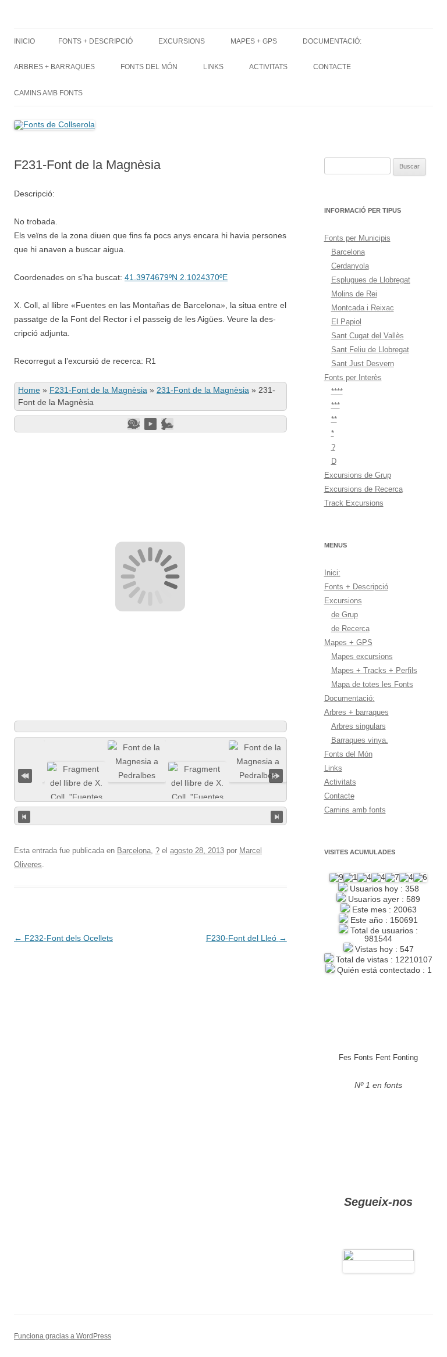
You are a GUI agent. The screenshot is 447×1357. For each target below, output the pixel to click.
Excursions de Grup (357, 475)
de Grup (344, 614)
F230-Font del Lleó (246, 938)
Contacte (332, 67)
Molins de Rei (354, 293)
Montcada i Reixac (362, 307)
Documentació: (332, 41)
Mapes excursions (362, 656)
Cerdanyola (350, 266)
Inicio (24, 41)
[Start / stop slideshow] (150, 424)
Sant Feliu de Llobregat (370, 349)
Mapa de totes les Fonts (372, 684)
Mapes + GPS (253, 41)
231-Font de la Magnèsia (203, 390)
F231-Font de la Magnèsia (98, 390)
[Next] (277, 816)
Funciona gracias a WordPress (62, 1336)
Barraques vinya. (359, 740)
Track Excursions (354, 503)
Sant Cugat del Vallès (367, 335)
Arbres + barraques (54, 67)
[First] (25, 774)
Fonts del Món (149, 67)
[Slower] (133, 424)
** (334, 419)
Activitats (268, 67)
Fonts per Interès (353, 377)
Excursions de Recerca (363, 489)
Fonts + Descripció (95, 41)
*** (335, 405)
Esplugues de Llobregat (370, 279)
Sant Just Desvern (362, 363)
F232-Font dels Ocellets (63, 938)
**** (337, 391)
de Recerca (350, 628)
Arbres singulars (358, 726)
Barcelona (134, 850)
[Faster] (167, 424)
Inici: (332, 572)
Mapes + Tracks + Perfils (374, 670)
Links (213, 67)
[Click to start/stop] (150, 816)
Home (29, 390)
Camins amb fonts (48, 93)
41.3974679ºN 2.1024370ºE (176, 277)
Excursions (181, 41)
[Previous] (24, 816)
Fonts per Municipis (357, 238)
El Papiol (346, 321)
